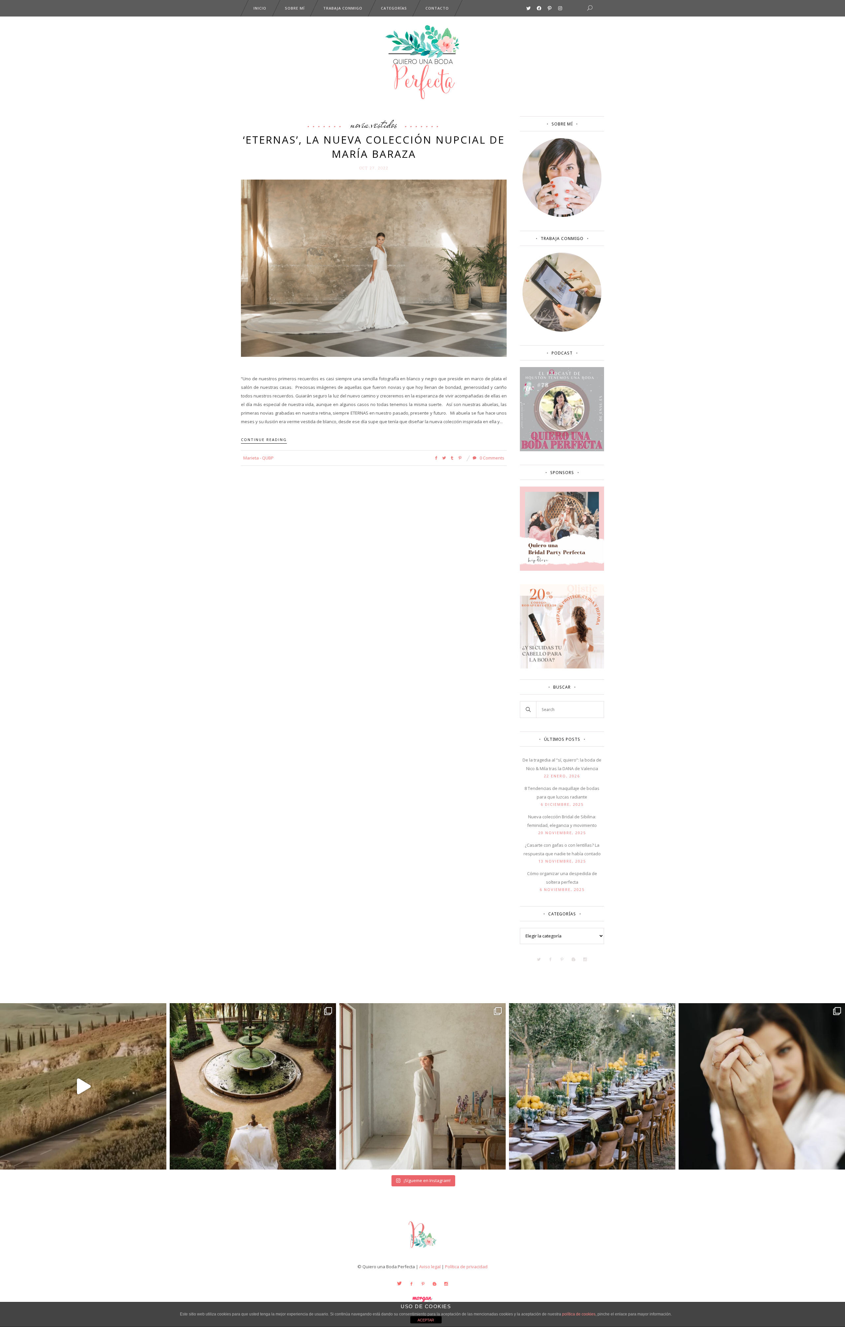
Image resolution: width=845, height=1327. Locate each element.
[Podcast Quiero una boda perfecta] (562, 450)
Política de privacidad (466, 1267)
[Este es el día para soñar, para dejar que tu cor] (253, 1086)
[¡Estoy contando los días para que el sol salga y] (592, 1086)
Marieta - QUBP (258, 458)
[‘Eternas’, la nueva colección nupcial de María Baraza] (374, 268)
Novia (359, 124)
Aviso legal (430, 1267)
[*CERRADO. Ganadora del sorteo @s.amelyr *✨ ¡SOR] (762, 1086)
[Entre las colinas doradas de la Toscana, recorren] (83, 1086)
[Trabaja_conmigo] (562, 330)
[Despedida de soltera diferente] (562, 569)
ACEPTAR (426, 1320)
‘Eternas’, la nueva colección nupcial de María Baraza (374, 147)
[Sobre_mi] (562, 216)
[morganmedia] (422, 1249)
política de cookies (578, 1314)
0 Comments (491, 458)
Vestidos (384, 124)
